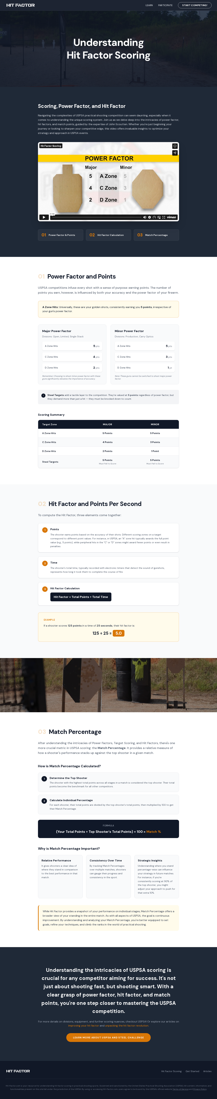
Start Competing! (194, 5)
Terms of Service (181, 1089)
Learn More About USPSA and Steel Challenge (108, 1037)
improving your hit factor (83, 1025)
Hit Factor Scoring (171, 1071)
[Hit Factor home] (20, 5)
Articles (207, 1071)
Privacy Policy (199, 1089)
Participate (165, 5)
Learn (149, 5)
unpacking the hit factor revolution (126, 1025)
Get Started (192, 1071)
